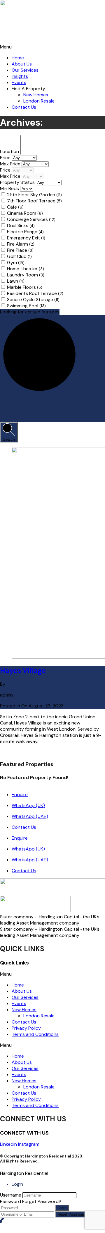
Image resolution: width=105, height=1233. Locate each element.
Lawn (15, 281)
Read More (11, 752)
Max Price (11, 164)
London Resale (39, 101)
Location (10, 151)
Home (18, 58)
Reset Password (71, 1214)
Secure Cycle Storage (33, 299)
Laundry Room (25, 275)
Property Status (18, 182)
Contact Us (24, 107)
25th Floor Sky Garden (34, 195)
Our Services (25, 70)
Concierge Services (31, 219)
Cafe (15, 207)
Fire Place (20, 250)
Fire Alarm (20, 244)
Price (6, 158)
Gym (15, 262)
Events (19, 82)
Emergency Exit (26, 238)
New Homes (35, 95)
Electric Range (25, 232)
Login (61, 1208)
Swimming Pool (26, 306)
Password (10, 1201)
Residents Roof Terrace (35, 293)
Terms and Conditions (35, 1034)
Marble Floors (24, 287)
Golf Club (19, 256)
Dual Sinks (21, 225)
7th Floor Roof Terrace (34, 201)
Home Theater (25, 269)
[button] (52, 47)
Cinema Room (25, 213)
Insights (20, 76)
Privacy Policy (26, 1028)
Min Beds (10, 188)
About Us (22, 64)
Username (10, 1195)
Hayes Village (23, 670)
